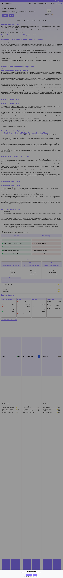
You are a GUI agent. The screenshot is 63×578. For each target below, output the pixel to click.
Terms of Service (31, 576)
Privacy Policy (26, 576)
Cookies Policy (37, 576)
